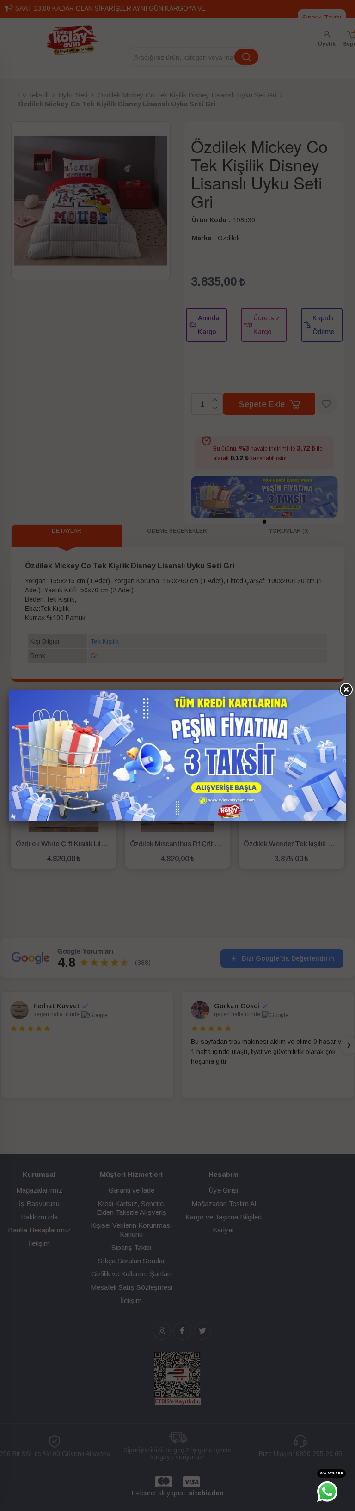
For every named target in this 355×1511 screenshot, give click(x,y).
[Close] (345, 690)
